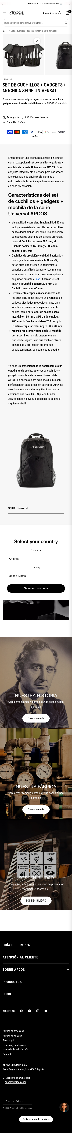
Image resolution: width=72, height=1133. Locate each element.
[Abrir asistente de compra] (64, 1107)
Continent (36, 550)
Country (36, 567)
